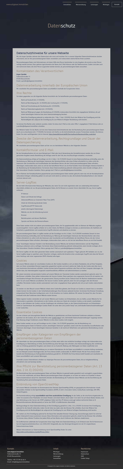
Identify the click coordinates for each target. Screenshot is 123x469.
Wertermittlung (81, 5)
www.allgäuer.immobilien (17, 4)
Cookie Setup (85, 458)
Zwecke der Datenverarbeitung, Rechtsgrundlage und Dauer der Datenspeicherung (58, 140)
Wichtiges (106, 5)
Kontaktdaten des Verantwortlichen (39, 71)
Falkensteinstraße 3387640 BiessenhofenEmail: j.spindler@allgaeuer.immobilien (29, 77)
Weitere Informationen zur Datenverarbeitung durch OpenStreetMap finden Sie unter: (44, 431)
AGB (82, 456)
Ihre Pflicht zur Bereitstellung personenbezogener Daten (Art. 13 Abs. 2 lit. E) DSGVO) (59, 368)
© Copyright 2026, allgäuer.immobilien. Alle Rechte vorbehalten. (61, 466)
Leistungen (94, 5)
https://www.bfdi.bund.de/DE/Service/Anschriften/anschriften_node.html (72, 134)
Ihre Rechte (24, 93)
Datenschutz (85, 454)
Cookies (21, 260)
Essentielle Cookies (29, 312)
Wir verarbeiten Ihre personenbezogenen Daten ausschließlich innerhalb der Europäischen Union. (48, 89)
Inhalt (55, 449)
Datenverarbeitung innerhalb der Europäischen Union (51, 85)
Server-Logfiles (26, 182)
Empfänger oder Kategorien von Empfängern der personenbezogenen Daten (48, 336)
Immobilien (67, 5)
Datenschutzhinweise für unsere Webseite (42, 53)
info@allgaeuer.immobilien (21, 462)
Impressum (84, 452)
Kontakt (116, 4)
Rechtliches (86, 449)
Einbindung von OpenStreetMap (37, 384)
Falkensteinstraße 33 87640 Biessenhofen (15, 454)
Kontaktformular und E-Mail (34, 150)
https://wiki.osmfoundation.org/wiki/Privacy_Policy (32, 432)
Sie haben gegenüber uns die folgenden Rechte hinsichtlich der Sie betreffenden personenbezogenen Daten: (51, 96)
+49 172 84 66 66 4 (18, 461)
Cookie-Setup (56, 318)
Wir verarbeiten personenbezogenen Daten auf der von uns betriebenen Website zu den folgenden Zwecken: (51, 145)
